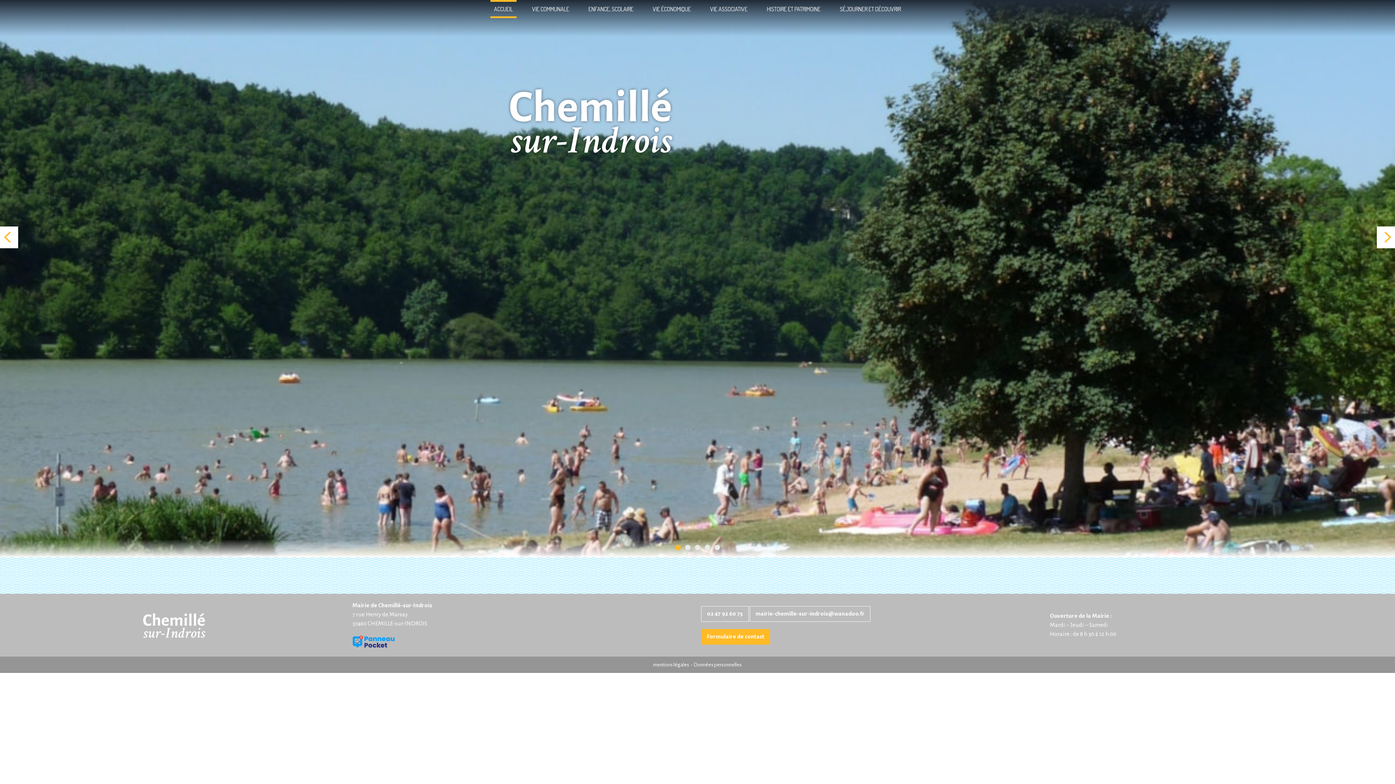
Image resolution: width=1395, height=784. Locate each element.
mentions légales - (673, 664)
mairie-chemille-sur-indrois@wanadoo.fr (810, 614)
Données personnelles (718, 664)
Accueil (503, 9)
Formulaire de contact (735, 636)
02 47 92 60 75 (725, 614)
